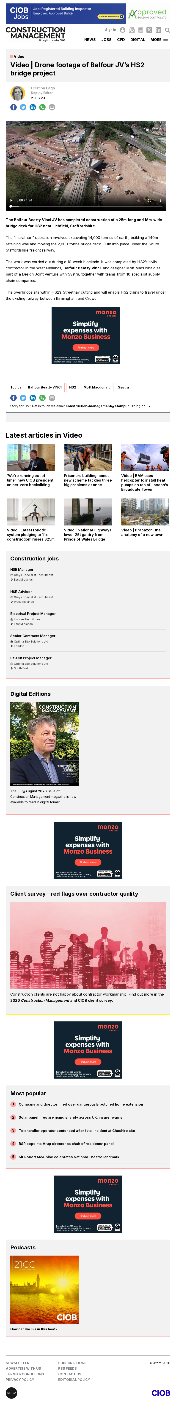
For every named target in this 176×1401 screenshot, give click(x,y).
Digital (137, 39)
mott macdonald (97, 387)
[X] (149, 30)
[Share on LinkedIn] (33, 107)
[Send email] (52, 107)
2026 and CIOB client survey (61, 1000)
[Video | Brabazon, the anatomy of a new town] (145, 511)
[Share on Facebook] (13, 107)
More (156, 39)
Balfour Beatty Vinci (82, 268)
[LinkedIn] (158, 30)
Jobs (106, 39)
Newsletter (17, 1363)
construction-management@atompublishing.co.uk (108, 406)
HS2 (72, 387)
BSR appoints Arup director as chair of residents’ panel (66, 1143)
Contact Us (69, 1374)
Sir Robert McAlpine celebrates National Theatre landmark (69, 1157)
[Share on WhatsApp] (42, 107)
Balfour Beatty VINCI (45, 387)
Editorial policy (74, 1380)
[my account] (122, 30)
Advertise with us (23, 1368)
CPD (121, 39)
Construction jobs (34, 558)
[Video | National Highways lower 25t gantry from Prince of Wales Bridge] (88, 511)
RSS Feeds (67, 1368)
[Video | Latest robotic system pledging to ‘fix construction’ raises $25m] (31, 511)
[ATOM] (47, 1393)
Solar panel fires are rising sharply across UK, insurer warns (70, 1117)
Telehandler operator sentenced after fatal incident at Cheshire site (77, 1130)
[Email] (132, 30)
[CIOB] (129, 1393)
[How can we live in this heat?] (44, 1290)
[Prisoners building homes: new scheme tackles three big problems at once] (88, 457)
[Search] (167, 30)
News (90, 39)
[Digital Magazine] (140, 30)
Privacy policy (20, 1380)
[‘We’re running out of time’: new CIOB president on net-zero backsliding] (31, 457)
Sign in (110, 30)
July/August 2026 (32, 791)
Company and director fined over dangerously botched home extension (81, 1104)
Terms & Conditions (25, 1374)
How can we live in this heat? (34, 1329)
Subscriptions (72, 1363)
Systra (123, 387)
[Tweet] (23, 107)
